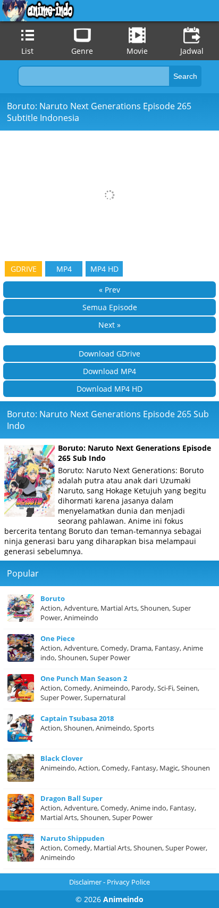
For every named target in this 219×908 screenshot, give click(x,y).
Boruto (52, 598)
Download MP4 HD (109, 389)
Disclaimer (85, 882)
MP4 (64, 269)
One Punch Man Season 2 (83, 678)
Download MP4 (109, 371)
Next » (109, 325)
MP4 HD (104, 269)
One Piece (57, 638)
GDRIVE (24, 269)
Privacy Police (128, 882)
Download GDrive (109, 353)
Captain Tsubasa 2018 (77, 718)
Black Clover (61, 758)
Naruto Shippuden (72, 838)
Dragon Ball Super (71, 798)
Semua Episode (109, 307)
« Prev (109, 290)
